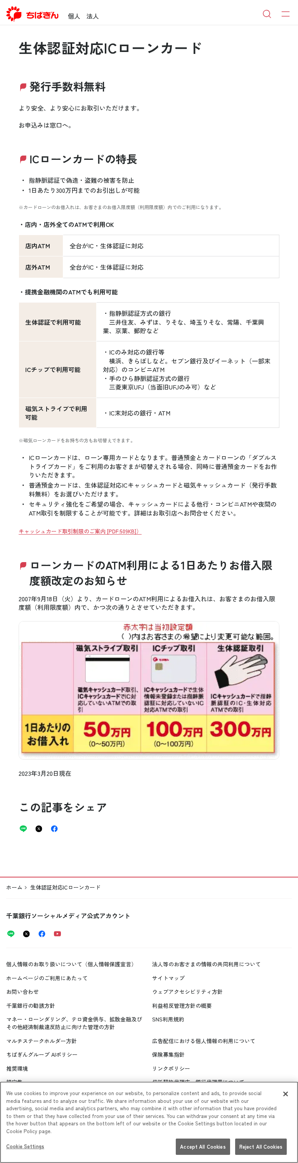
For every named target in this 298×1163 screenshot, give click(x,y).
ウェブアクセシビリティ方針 (187, 991)
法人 (93, 16)
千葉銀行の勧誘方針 (30, 1005)
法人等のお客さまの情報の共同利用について (206, 964)
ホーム (14, 887)
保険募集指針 (168, 1054)
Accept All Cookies (202, 1146)
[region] (149, 1122)
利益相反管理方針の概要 (182, 1005)
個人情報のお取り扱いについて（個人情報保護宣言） (71, 964)
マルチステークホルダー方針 (41, 1041)
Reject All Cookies (260, 1146)
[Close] (285, 1093)
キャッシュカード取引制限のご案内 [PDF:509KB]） (80, 531)
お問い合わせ (22, 991)
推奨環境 (17, 1068)
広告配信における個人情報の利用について (203, 1041)
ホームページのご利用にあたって (47, 978)
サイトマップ (168, 978)
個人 (74, 16)
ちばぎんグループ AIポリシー (42, 1054)
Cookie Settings (25, 1146)
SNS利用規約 (168, 1019)
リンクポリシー (171, 1068)
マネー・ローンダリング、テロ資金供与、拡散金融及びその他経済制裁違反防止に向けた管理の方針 (74, 1023)
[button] (149, 690)
